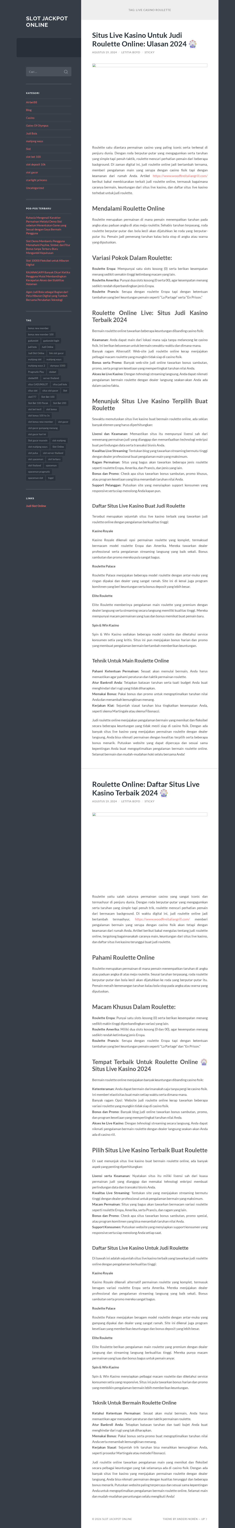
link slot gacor (56, 353)
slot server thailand (53, 452)
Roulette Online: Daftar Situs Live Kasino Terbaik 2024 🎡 (146, 788)
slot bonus (51, 409)
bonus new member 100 (41, 334)
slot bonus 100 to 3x (39, 415)
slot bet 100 (33, 156)
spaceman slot (35, 477)
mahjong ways (34, 141)
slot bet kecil (34, 409)
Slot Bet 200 (59, 403)
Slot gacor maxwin (37, 440)
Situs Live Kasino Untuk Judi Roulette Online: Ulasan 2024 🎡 (144, 39)
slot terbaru (54, 459)
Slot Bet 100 (48, 396)
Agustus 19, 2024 (104, 52)
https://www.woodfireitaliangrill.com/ (180, 176)
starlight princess (36, 180)
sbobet (52, 371)
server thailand (51, 378)
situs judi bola (60, 384)
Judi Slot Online (36, 353)
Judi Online (47, 346)
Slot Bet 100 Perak (38, 403)
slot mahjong (59, 440)
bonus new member (38, 328)
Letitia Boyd (130, 52)
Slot (28, 148)
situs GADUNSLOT (38, 384)
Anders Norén (187, 1519)
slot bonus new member (40, 421)
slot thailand (34, 465)
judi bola (32, 346)
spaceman (51, 465)
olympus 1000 (57, 365)
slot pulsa (33, 452)
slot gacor (32, 172)
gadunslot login (51, 340)
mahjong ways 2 (36, 365)
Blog (29, 110)
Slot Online (58, 446)
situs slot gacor (50, 390)
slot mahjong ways (38, 446)
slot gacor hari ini (37, 434)
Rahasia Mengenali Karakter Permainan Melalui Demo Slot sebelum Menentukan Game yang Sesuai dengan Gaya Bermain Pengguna (46, 225)
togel (50, 477)
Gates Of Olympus (37, 125)
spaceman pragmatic (39, 471)
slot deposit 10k (36, 164)
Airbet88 (31, 102)
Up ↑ (204, 1519)
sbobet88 (33, 378)
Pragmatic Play (36, 371)
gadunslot (33, 340)
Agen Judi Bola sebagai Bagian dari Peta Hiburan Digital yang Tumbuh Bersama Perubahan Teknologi (47, 295)
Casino (30, 117)
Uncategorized (35, 188)
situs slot (32, 390)
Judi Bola (31, 133)
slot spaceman (35, 459)
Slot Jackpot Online (47, 21)
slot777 (32, 396)
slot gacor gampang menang (43, 428)
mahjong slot (34, 359)
